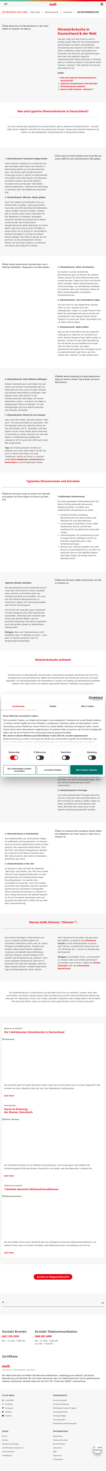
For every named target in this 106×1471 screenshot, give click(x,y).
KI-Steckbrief (58, 1459)
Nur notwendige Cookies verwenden (19, 769)
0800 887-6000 (43, 1336)
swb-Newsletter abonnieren (12, 1448)
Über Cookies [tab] (87, 706)
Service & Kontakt (60, 1400)
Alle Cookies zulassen (86, 770)
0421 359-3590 (10, 1336)
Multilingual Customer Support (64, 1408)
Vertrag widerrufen (60, 1412)
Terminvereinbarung (61, 1404)
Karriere (5, 1440)
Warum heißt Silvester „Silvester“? (77, 89)
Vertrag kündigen (59, 1416)
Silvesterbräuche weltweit (72, 86)
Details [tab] (53, 706)
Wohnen (67, 12)
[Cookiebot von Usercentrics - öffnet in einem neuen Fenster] (91, 698)
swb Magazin (51, 12)
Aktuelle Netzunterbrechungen (65, 1423)
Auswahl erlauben (53, 770)
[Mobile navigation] (6, 4)
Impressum (57, 1455)
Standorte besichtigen (10, 1444)
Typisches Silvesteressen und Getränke (78, 83)
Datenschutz (58, 1436)
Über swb (35, 12)
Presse (4, 1436)
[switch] (40, 757)
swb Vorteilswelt (8, 1451)
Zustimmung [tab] (18, 706)
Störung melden (59, 1419)
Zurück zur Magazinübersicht (53, 1276)
